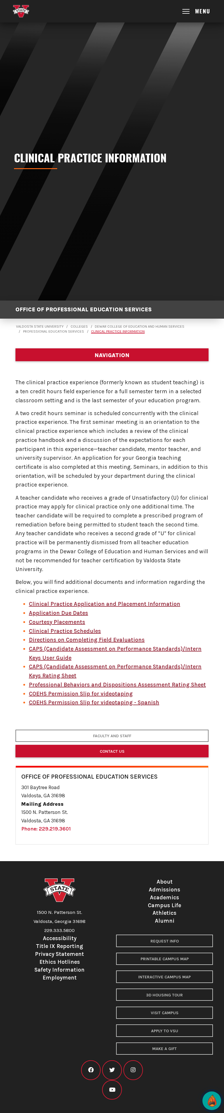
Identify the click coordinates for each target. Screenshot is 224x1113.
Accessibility (59, 938)
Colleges (79, 326)
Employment (60, 977)
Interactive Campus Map (164, 977)
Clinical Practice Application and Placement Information (104, 604)
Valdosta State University (40, 326)
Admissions (164, 889)
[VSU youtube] (112, 1089)
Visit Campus (164, 1012)
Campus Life (164, 905)
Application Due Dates (58, 613)
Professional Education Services (53, 331)
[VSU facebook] (91, 1070)
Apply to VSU (164, 1030)
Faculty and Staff (112, 735)
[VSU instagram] (133, 1070)
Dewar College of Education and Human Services (139, 326)
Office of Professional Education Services (83, 309)
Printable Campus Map (165, 958)
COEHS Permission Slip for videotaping (81, 693)
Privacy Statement (59, 954)
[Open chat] (211, 1100)
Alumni (164, 921)
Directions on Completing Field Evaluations (87, 639)
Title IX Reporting (59, 946)
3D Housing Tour (164, 995)
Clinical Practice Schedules (65, 631)
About (165, 881)
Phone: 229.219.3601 (46, 829)
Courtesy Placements (57, 622)
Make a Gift (164, 1048)
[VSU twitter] (112, 1070)
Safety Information (59, 969)
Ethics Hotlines (59, 962)
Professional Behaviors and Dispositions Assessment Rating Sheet (117, 684)
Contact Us (112, 751)
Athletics (164, 913)
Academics (164, 897)
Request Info (164, 941)
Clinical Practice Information (118, 331)
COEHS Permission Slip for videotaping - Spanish (94, 702)
